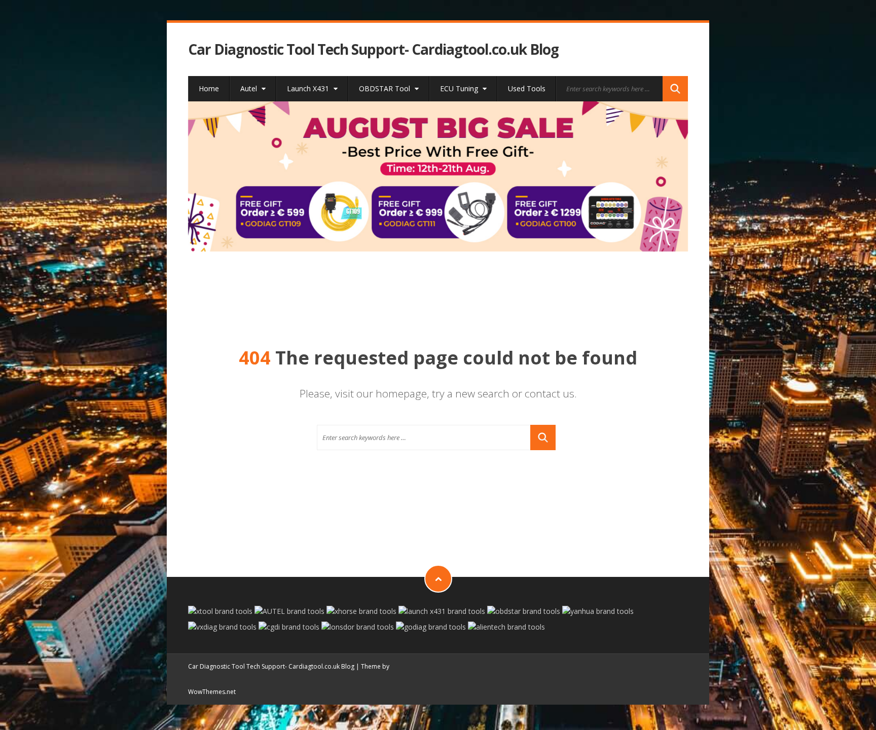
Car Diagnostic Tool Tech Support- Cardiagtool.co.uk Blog (373, 49)
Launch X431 (309, 88)
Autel (249, 88)
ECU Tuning (460, 88)
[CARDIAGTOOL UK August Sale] (438, 176)
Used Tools (526, 88)
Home (209, 88)
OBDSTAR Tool (385, 88)
